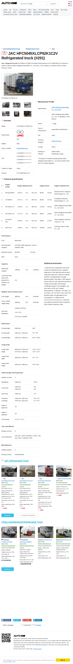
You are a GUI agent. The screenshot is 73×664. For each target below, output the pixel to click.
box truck (64, 9)
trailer (29, 12)
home (5, 9)
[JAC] (26, 133)
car (10, 9)
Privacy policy (37, 649)
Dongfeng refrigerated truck (27, 545)
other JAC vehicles (28, 515)
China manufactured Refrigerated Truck (22, 522)
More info (12, 661)
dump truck (7, 12)
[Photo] (18, 84)
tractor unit (22, 12)
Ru (71, 5)
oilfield (46, 12)
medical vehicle (46, 14)
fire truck (36, 14)
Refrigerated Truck (32, 49)
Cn (71, 3)
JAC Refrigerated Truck (11, 49)
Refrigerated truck (22, 148)
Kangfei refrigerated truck (44, 543)
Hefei (53, 135)
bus (52, 9)
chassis (55, 14)
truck (57, 9)
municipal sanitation (25, 14)
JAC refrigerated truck (7, 484)
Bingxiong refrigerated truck (63, 543)
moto (34, 9)
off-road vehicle (43, 9)
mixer (14, 12)
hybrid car (23, 9)
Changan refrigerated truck (8, 545)
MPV (29, 9)
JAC (53, 49)
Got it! (63, 660)
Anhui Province (56, 141)
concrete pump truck (10, 14)
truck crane (54, 12)
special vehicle (37, 12)
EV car (15, 9)
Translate (38, 625)
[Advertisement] (36, 31)
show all (7, 515)
